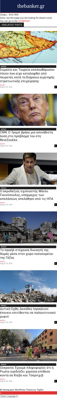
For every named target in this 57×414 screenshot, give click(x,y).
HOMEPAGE (24, 21)
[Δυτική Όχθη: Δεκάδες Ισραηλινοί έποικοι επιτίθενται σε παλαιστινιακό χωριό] (28, 286)
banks (2, 85)
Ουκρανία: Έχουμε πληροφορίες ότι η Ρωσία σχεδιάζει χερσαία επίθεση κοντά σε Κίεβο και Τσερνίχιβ (27, 371)
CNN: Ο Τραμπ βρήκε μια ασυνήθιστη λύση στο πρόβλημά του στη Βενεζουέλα (26, 136)
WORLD (3, 66)
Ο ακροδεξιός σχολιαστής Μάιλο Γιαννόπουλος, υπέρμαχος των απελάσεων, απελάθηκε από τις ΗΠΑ (26, 195)
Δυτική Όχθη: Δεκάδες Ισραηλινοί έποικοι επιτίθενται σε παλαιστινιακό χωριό (28, 312)
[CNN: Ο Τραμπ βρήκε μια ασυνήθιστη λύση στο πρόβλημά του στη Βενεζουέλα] (28, 110)
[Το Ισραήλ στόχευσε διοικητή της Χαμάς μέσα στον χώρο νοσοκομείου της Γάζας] (28, 227)
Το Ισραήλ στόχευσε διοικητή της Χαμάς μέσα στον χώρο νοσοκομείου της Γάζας (26, 253)
